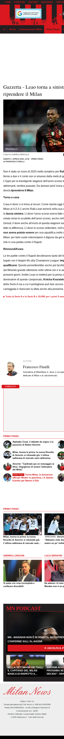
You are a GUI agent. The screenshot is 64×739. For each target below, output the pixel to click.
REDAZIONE (47, 2)
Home (8, 2)
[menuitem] (4, 29)
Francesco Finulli (14, 162)
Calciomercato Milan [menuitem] (31, 29)
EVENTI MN (19, 2)
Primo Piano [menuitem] (53, 29)
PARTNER (33, 2)
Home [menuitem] (12, 29)
